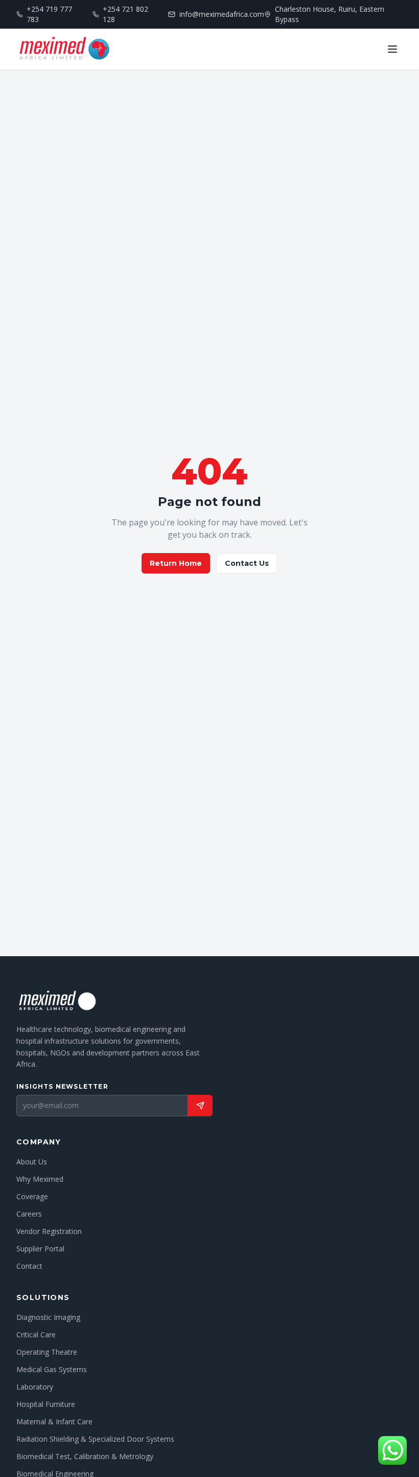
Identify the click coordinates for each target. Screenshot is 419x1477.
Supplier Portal (40, 1248)
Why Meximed (39, 1179)
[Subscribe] (200, 1105)
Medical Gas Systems (51, 1369)
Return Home (176, 563)
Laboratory (34, 1387)
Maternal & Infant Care (54, 1421)
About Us (31, 1161)
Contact (29, 1266)
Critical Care (36, 1334)
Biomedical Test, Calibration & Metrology (84, 1456)
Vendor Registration (49, 1231)
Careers (29, 1214)
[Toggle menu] (392, 49)
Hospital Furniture (45, 1404)
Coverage (32, 1196)
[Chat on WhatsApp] (392, 1450)
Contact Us (247, 563)
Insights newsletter (62, 1086)
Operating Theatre (46, 1352)
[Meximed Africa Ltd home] (63, 49)
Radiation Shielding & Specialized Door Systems (95, 1439)
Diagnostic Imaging (48, 1317)
